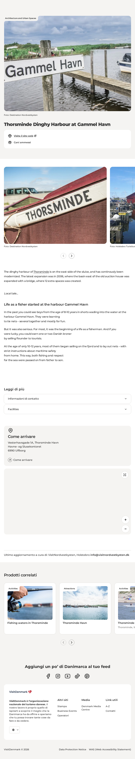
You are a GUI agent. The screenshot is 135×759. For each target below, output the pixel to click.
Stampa (62, 706)
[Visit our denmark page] (48, 676)
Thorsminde (41, 271)
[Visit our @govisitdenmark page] (77, 676)
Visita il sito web (23, 135)
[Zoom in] (125, 520)
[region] (67, 501)
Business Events (67, 710)
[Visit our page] (58, 676)
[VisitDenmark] (20, 691)
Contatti (110, 710)
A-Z (108, 706)
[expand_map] (124, 474)
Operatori (63, 715)
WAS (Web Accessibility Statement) (110, 749)
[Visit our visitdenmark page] (67, 676)
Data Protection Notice (72, 749)
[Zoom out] (125, 529)
